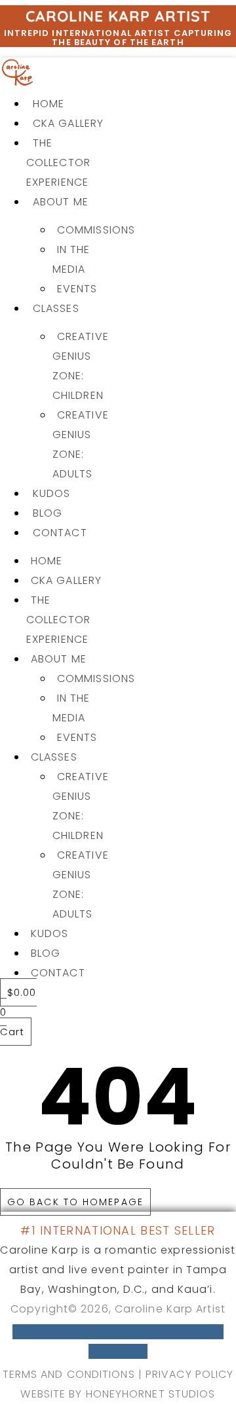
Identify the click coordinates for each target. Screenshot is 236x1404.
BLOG (47, 513)
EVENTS (77, 288)
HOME (48, 103)
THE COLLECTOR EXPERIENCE (58, 162)
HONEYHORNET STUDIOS (151, 1393)
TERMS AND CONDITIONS (69, 1374)
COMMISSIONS (96, 229)
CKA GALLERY (68, 123)
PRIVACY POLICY (189, 1374)
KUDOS (52, 493)
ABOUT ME (60, 201)
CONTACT (60, 532)
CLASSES (56, 308)
